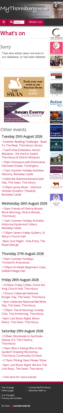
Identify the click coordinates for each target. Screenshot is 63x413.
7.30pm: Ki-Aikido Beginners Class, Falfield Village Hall (24, 269)
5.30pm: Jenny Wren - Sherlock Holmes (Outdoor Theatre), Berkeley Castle (21, 190)
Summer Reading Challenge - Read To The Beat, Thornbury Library (24, 143)
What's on (35, 22)
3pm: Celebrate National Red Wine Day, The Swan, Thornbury (24, 303)
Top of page (8, 387)
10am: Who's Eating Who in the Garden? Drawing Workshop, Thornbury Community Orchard (22, 351)
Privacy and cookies (12, 398)
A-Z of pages (8, 395)
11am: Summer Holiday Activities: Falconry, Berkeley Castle (23, 172)
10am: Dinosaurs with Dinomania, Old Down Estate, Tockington (24, 164)
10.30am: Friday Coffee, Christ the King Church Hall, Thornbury (23, 286)
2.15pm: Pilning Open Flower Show (24, 360)
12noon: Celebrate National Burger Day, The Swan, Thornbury (23, 295)
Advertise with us (37, 390)
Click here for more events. (20, 377)
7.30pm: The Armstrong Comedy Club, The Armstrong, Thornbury (23, 312)
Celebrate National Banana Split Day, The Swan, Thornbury (23, 180)
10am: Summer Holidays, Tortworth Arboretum (18, 260)
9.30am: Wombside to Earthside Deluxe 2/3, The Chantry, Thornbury (22, 339)
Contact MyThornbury (40, 387)
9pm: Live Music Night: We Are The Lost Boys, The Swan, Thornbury (24, 366)
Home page (8, 390)
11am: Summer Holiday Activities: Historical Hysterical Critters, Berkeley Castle (23, 224)
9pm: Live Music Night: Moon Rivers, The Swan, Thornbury (21, 320)
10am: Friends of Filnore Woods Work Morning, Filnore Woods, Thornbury (22, 212)
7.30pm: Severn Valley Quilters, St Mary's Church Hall (23, 234)
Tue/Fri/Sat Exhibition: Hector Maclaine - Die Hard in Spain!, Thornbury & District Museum (21, 153)
